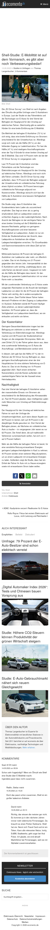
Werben (25, 921)
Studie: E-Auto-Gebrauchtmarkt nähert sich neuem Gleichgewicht (25, 682)
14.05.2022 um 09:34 (10, 768)
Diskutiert (30, 534)
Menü (45, 4)
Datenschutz (12, 918)
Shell (16, 493)
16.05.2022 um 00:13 (19, 810)
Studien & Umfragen (21, 68)
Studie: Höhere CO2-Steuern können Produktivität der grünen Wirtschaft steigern (23, 636)
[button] (15, 476)
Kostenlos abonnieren (25, 878)
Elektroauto (13, 496)
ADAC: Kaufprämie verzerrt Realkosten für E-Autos (26, 508)
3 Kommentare (21, 71)
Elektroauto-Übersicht (13, 915)
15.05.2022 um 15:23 (14, 790)
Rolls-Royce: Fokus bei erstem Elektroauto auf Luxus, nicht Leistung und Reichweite (28, 514)
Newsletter (26, 483)
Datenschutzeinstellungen (31, 918)
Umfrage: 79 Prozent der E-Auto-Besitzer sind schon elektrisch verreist (22, 545)
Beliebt (18, 534)
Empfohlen (7, 534)
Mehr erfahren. (29, 747)
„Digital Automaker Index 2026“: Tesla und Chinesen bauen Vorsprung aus (25, 591)
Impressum (40, 915)
